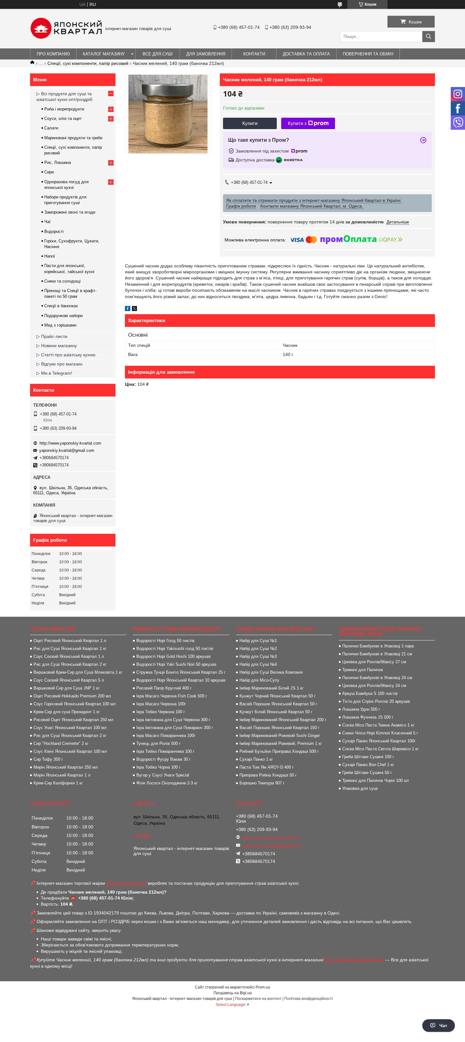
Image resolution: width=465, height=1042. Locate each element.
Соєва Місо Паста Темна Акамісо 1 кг (378, 725)
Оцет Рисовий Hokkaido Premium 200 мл (72, 696)
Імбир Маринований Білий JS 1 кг (271, 688)
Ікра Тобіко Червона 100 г (160, 711)
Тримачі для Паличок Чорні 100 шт (375, 780)
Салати (51, 128)
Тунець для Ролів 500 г (158, 743)
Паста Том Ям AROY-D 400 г (266, 767)
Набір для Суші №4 (258, 664)
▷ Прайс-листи (51, 336)
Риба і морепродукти (64, 109)
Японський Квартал (126, 883)
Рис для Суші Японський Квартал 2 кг (70, 664)
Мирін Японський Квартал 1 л (62, 775)
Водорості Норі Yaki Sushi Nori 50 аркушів (176, 664)
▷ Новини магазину (56, 345)
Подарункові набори (63, 315)
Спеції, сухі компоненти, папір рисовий (87, 63)
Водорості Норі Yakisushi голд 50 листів (174, 648)
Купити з (297, 123)
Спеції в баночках (61, 305)
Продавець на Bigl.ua (233, 993)
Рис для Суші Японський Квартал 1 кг (70, 648)
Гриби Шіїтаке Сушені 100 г (368, 756)
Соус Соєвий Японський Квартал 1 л (69, 656)
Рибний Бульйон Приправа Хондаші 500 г (279, 751)
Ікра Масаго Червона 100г (161, 704)
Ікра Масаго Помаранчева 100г (165, 735)
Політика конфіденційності (308, 998)
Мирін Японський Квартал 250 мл (66, 767)
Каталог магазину (104, 54)
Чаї (47, 221)
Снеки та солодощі (62, 281)
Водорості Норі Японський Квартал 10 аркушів (181, 680)
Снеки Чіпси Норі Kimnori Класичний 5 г (380, 733)
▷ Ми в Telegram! (54, 373)
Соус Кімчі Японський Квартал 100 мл (70, 751)
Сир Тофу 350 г (48, 759)
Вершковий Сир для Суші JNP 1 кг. (67, 688)
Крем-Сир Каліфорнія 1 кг (58, 783)
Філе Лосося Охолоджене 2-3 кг (167, 783)
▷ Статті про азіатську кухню (66, 354)
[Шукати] (428, 36)
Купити (249, 123)
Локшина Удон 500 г (361, 709)
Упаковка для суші (360, 788)
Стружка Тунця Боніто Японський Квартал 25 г (181, 672)
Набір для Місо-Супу (259, 680)
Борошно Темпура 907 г (262, 783)
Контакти (254, 54)
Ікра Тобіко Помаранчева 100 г (165, 751)
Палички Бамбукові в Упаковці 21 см (377, 654)
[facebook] (127, 309)
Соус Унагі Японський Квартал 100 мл (70, 727)
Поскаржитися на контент (258, 998)
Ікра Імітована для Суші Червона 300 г (173, 719)
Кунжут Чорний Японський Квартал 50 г (277, 696)
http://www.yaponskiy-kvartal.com (70, 443)
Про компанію (53, 54)
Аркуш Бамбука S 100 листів (370, 693)
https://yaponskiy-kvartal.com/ (354, 959)
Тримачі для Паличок (362, 669)
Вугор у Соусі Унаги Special (162, 775)
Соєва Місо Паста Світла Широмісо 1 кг (380, 748)
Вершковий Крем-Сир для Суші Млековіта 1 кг (78, 672)
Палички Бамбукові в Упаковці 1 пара (378, 646)
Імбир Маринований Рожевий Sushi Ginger (279, 735)
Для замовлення (205, 54)
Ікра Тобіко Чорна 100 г (158, 767)
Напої (49, 256)
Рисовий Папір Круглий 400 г (164, 688)
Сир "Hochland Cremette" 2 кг (61, 743)
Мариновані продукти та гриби (73, 137)
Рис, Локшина (57, 162)
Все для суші (158, 54)
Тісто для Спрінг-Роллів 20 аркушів (376, 701)
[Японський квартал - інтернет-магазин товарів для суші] (66, 37)
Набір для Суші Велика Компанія (271, 672)
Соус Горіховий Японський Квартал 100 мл (75, 704)
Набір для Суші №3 (258, 656)
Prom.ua (263, 987)
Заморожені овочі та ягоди (69, 212)
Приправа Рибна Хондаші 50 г (268, 775)
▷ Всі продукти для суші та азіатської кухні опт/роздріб (64, 96)
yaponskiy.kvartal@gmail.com (66, 450)
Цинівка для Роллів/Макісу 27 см (374, 661)
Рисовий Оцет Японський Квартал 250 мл (74, 719)
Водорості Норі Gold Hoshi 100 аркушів (173, 656)
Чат (443, 1025)
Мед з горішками (60, 325)
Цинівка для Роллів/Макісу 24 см (374, 685)
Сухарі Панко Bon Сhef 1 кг (368, 764)
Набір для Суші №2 (258, 648)
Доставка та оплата (306, 54)
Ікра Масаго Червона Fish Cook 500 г (171, 696)
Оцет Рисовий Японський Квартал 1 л (70, 640)
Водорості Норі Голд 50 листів (165, 640)
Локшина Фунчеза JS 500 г (368, 717)
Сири (49, 172)
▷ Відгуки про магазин (59, 363)
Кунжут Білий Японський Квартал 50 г (276, 711)
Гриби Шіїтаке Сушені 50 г (367, 772)
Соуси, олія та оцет (63, 118)
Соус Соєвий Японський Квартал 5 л (69, 680)
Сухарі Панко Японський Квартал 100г (379, 741)
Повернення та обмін (368, 54)
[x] (134, 309)
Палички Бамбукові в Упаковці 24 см (377, 677)
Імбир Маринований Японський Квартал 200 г (282, 719)
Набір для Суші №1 (258, 640)
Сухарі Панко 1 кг (256, 759)
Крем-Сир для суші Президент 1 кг (67, 711)
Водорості (54, 231)
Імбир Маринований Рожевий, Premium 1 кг (280, 743)
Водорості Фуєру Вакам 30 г (163, 759)
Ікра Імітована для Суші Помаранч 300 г (174, 727)
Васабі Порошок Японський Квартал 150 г (279, 727)
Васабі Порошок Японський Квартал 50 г (278, 704)
